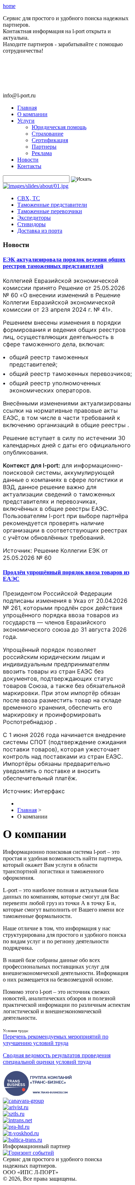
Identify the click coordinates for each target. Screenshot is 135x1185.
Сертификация (50, 140)
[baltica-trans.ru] (22, 1140)
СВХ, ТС (28, 198)
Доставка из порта (39, 231)
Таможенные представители (52, 205)
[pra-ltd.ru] (16, 1127)
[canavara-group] (23, 1101)
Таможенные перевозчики (49, 211)
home (9, 6)
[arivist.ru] (15, 1107)
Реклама (42, 153)
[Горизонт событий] (28, 1153)
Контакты (29, 166)
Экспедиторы (34, 218)
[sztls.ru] (13, 1114)
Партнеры (44, 147)
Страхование (47, 134)
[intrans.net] (17, 1120)
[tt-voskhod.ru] (21, 1133)
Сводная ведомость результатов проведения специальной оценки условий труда (57, 1058)
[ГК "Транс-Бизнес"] (37, 1094)
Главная (27, 108)
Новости (28, 160)
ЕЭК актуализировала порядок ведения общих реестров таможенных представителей (64, 262)
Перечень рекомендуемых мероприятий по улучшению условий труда (55, 1039)
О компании (32, 114)
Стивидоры (31, 224)
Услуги (26, 121)
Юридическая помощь (59, 127)
